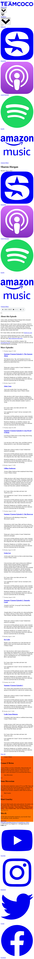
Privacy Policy (25, 822)
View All (3, 754)
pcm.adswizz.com (5, 342)
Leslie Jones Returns (11, 714)
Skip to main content (6, 1)
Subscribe (3, 27)
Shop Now (3, 821)
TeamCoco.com (28, 332)
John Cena (7, 386)
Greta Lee (7, 553)
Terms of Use (16, 822)
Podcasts (3, 822)
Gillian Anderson (10, 468)
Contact (7, 822)
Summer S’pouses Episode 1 (13, 685)
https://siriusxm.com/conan (15, 338)
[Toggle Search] (1, 25)
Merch (4, 16)
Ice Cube (7, 639)
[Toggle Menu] (2, 25)
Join (2, 16)
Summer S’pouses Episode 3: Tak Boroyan (18, 514)
